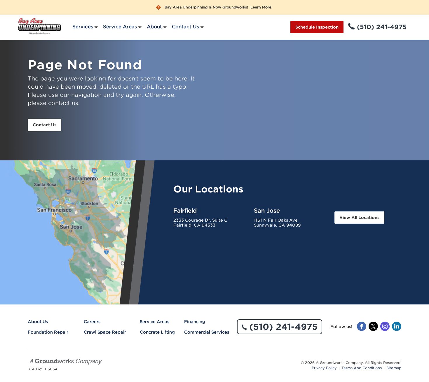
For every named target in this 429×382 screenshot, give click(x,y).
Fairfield (185, 210)
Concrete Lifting (157, 332)
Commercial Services (206, 332)
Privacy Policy (324, 368)
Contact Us (185, 26)
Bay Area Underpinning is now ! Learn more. (218, 7)
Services (82, 26)
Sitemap (393, 368)
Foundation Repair (48, 332)
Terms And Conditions (361, 368)
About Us (38, 321)
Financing (194, 321)
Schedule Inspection (317, 27)
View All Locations (359, 217)
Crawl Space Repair (105, 332)
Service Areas (120, 26)
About (154, 26)
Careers (92, 321)
